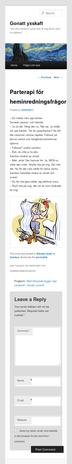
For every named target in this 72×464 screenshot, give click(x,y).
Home (14, 65)
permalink (41, 257)
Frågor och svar (31, 65)
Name (24, 380)
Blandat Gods (44, 253)
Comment (23, 331)
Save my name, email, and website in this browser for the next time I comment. (35, 436)
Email (24, 400)
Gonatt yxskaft (26, 23)
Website (22, 420)
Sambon (14, 257)
